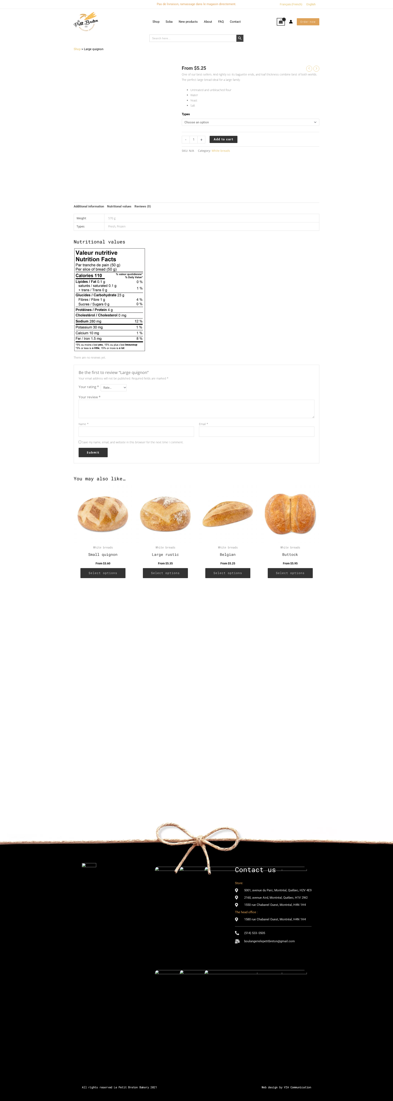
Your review (90, 397)
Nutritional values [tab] (119, 206)
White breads (221, 151)
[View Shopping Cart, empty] (281, 22)
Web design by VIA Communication (286, 1087)
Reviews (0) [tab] (142, 206)
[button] (308, 21)
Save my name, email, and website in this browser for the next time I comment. (132, 442)
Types (186, 114)
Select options (103, 573)
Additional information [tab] (89, 206)
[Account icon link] (291, 22)
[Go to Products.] (77, 49)
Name (84, 424)
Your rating (89, 386)
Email (203, 424)
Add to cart (223, 139)
